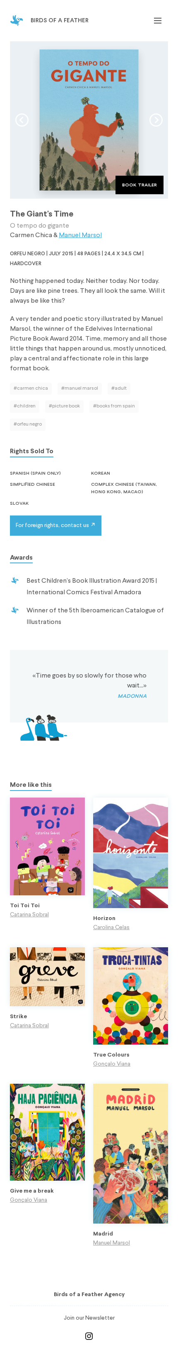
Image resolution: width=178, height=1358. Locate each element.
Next (156, 120)
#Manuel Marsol (79, 388)
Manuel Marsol (80, 235)
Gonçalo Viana (111, 1064)
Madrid (103, 1234)
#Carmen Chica (31, 388)
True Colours (111, 1055)
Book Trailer (139, 185)
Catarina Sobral (29, 915)
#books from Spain (114, 406)
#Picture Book (64, 406)
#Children (25, 406)
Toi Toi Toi (25, 905)
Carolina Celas (111, 927)
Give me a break (32, 1191)
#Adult (119, 388)
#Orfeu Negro (28, 424)
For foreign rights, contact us (52, 525)
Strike (18, 1016)
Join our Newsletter (89, 1318)
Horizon (104, 918)
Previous (22, 120)
